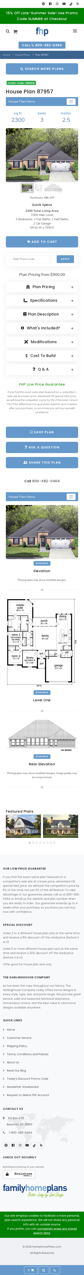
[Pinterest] (43, 4)
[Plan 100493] (23, 826)
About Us (13, 1062)
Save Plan (43, 432)
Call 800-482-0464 (42, 45)
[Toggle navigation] (71, 101)
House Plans (22, 54)
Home (6, 54)
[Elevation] (42, 155)
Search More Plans (44, 69)
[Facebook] (50, 4)
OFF (52, 198)
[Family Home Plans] (42, 31)
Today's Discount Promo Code (27, 1079)
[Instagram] (57, 4)
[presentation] (9, 827)
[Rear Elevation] (42, 735)
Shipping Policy (17, 1046)
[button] (29, 843)
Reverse (43, 563)
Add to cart (43, 241)
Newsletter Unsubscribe (23, 1087)
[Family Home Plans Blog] (77, 4)
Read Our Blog (16, 1070)
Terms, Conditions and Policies (27, 1054)
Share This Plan (44, 462)
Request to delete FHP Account (28, 1095)
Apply (65, 259)
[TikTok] (70, 4)
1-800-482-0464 (20, 1133)
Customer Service (19, 1038)
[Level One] (42, 643)
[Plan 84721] (60, 826)
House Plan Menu (21, 101)
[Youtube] (64, 4)
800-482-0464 (46, 481)
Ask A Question (43, 447)
